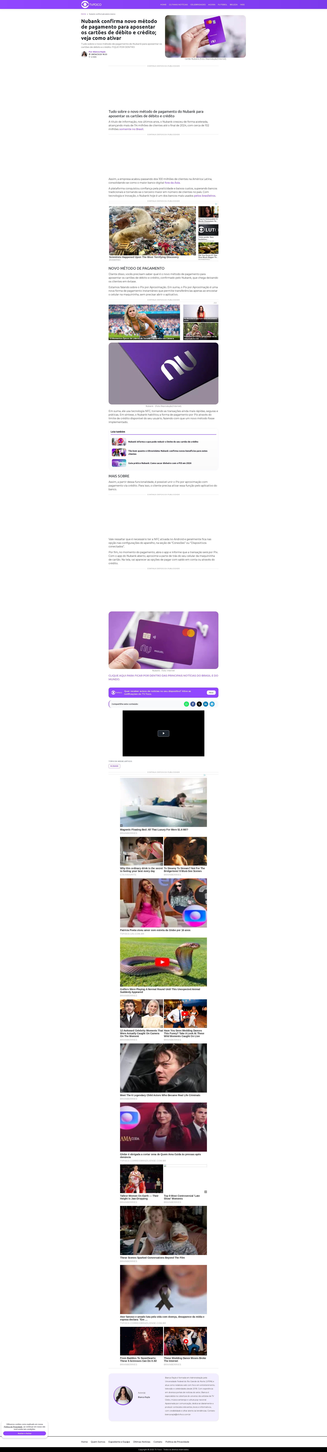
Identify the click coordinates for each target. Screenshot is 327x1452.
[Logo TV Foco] (91, 4)
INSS (242, 4)
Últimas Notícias (178, 4)
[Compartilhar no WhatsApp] (186, 704)
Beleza (234, 4)
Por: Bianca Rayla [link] (97, 52)
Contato (158, 1442)
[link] (123, 1395)
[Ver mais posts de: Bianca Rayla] (84, 54)
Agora (211, 4)
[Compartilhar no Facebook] (192, 704)
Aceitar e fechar (24, 1433)
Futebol (222, 4)
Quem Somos (98, 1442)
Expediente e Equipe (119, 1442)
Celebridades (198, 4)
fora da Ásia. (172, 182)
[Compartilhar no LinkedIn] (205, 704)
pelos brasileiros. (205, 195)
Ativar (211, 693)
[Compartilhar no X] (199, 704)
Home (163, 4)
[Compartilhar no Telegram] (212, 704)
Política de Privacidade (177, 1442)
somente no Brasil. (131, 129)
